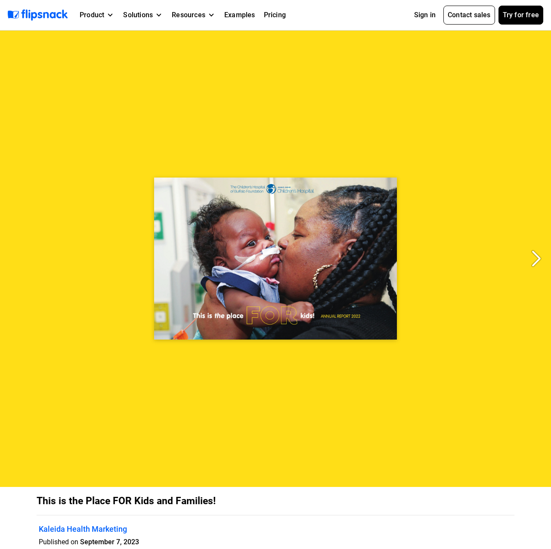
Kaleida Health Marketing (83, 528)
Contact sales (469, 15)
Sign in (425, 15)
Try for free (521, 15)
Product (92, 15)
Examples (239, 15)
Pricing (275, 15)
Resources (188, 15)
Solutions (138, 15)
